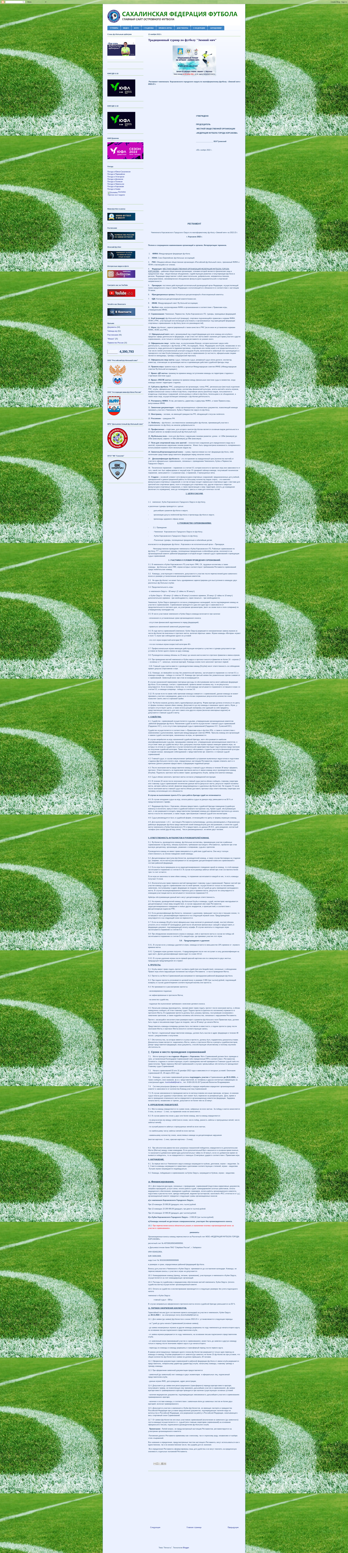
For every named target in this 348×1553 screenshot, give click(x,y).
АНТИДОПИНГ (216, 28)
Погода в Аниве (113, 189)
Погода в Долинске (115, 179)
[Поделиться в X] (160, 1463)
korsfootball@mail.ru (173, 1082)
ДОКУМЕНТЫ (182, 28)
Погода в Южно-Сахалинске (118, 172)
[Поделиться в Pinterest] (165, 1463)
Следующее (155, 1527)
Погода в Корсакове (115, 186)
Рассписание (112, 335)
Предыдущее (233, 1527)
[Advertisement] (194, 1498)
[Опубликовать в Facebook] (162, 1463)
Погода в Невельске (115, 184)
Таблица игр (112, 331)
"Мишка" (110, 339)
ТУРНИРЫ (114, 28)
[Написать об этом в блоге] (157, 1463)
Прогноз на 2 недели (116, 195)
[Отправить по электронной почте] (154, 1463)
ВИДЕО (126, 28)
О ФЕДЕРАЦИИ (199, 28)
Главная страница (194, 1527)
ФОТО (136, 28)
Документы (111, 327)
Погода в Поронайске (116, 174)
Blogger (186, 1548)
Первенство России (115, 343)
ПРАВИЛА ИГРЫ (165, 28)
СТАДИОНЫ (149, 28)
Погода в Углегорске (115, 177)
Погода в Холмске (114, 182)
